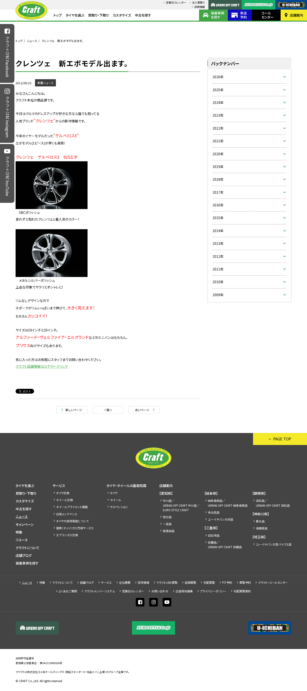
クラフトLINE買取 (166, 582)
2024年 (218, 102)
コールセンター (267, 15)
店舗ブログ (24, 555)
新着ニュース (45, 83)
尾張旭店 (168, 531)
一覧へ (108, 410)
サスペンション (119, 507)
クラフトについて (28, 547)
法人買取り (198, 2)
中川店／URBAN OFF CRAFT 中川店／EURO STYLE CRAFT (181, 505)
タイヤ (114, 493)
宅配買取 (209, 582)
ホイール (115, 500)
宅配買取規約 (242, 591)
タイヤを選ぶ (75, 15)
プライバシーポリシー (213, 591)
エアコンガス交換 (67, 535)
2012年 (218, 256)
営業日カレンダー (176, 2)
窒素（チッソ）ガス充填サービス (75, 528)
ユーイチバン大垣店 (220, 519)
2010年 (218, 281)
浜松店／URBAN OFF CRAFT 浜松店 (273, 503)
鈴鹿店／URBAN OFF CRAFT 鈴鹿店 (225, 544)
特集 (19, 532)
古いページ (142, 410)
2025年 (218, 89)
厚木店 (260, 521)
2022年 (218, 128)
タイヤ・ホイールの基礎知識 (126, 485)
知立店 (167, 517)
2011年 (218, 269)
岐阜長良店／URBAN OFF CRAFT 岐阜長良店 (228, 503)
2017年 (218, 192)
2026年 (218, 76)
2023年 (218, 115)
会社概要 (124, 582)
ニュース (32, 41)
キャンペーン (25, 524)
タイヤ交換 (62, 493)
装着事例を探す (217, 15)
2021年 (218, 140)
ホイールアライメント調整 (72, 507)
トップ (57, 15)
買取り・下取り (98, 15)
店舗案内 (296, 15)
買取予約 (245, 582)
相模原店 (261, 528)
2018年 (218, 179)
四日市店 (213, 535)
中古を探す (143, 15)
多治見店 (213, 512)
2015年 (218, 217)
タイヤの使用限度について (72, 521)
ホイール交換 (64, 500)
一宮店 (167, 524)
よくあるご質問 (68, 591)
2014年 (218, 230)
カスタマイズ (122, 15)
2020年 (218, 153)
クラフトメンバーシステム (99, 591)
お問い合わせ (159, 591)
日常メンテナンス (66, 514)
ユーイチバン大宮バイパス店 (273, 544)
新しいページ (73, 410)
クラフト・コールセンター (273, 582)
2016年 (218, 205)
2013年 (218, 243)
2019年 (218, 166)
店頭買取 (190, 582)
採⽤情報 (199, 7)
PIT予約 (227, 582)
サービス (59, 485)
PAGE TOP (282, 439)
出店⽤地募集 (184, 591)
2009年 (218, 294)
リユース (22, 539)
